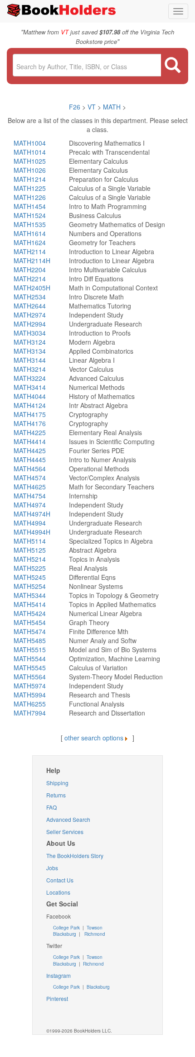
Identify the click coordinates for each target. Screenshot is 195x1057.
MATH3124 (30, 341)
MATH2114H (32, 260)
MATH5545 (30, 667)
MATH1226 (30, 197)
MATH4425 (30, 450)
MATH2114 (30, 251)
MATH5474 (30, 631)
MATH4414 (30, 441)
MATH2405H (32, 287)
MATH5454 (30, 622)
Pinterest (57, 998)
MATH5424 (30, 613)
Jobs (52, 868)
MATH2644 (30, 305)
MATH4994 (30, 522)
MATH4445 (30, 459)
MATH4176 (30, 423)
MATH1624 (30, 242)
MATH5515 (30, 649)
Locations (58, 892)
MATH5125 (30, 550)
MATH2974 (30, 314)
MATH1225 (30, 188)
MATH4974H (32, 513)
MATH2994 (30, 323)
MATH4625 (30, 486)
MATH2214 (30, 278)
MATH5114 (30, 540)
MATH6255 (30, 703)
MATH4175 (30, 414)
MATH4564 (30, 468)
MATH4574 (30, 477)
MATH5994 (30, 694)
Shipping (57, 783)
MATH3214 (30, 369)
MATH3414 (30, 387)
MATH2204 (30, 269)
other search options (94, 737)
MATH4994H (32, 531)
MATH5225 (30, 568)
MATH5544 (30, 658)
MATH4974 (30, 504)
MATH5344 (30, 595)
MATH (112, 106)
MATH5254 (30, 586)
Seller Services (64, 831)
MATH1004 (30, 142)
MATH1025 (30, 161)
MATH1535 (30, 224)
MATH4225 (30, 432)
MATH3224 (30, 378)
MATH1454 (30, 206)
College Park (67, 927)
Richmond (94, 934)
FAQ (51, 807)
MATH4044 (30, 396)
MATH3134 (30, 350)
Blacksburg (64, 934)
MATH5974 (30, 685)
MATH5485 (30, 640)
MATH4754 (30, 495)
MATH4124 (30, 405)
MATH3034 (30, 332)
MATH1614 (30, 233)
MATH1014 (30, 151)
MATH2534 (30, 296)
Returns (56, 795)
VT (93, 106)
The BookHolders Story (74, 855)
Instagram (58, 975)
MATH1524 (30, 215)
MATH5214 (30, 559)
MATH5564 (30, 676)
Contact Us (59, 880)
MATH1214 (30, 179)
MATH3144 (30, 360)
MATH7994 (30, 712)
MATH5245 (30, 577)
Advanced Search (68, 819)
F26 (74, 106)
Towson (93, 927)
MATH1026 (30, 170)
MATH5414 (30, 604)
